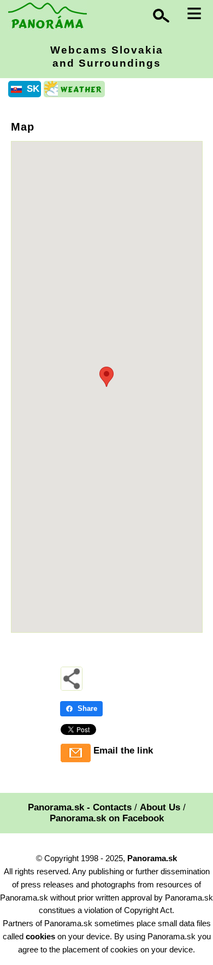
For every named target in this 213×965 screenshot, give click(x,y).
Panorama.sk (152, 858)
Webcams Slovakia (106, 56)
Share (87, 708)
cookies (40, 936)
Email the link (123, 750)
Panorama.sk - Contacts (80, 807)
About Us (160, 807)
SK (33, 89)
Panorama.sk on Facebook (107, 818)
